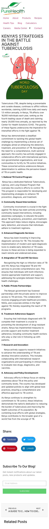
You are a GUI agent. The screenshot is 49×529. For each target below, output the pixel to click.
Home (6, 18)
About (15, 18)
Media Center (20, 28)
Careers (7, 28)
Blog (20, 23)
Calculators (31, 23)
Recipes (38, 18)
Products (26, 18)
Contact (38, 28)
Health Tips (8, 23)
